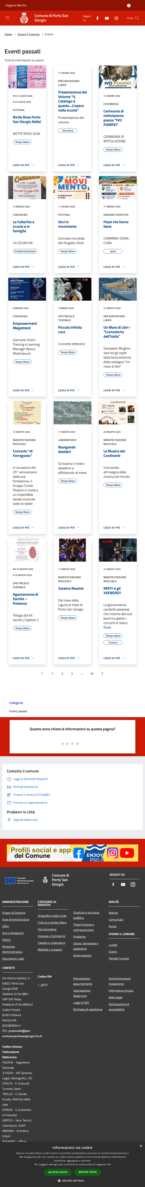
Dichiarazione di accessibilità (119, 1007)
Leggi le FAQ (81, 1002)
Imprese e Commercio (51, 936)
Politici (6, 939)
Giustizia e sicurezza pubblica (86, 915)
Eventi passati (18, 711)
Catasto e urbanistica (51, 942)
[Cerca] (137, 18)
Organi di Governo (13, 912)
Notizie (113, 912)
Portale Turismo (119, 958)
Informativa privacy (121, 990)
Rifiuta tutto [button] (88, 1172)
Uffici (5, 926)
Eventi (113, 951)
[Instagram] (115, 17)
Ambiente (79, 936)
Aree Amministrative (15, 919)
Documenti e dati (13, 958)
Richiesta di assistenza (87, 1009)
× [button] (140, 1146)
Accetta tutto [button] (57, 1172)
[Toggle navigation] (7, 17)
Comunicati (116, 919)
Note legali (116, 997)
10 (91, 673)
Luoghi (113, 945)
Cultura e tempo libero (52, 922)
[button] (72, 1180)
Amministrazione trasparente (120, 981)
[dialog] (72, 1164)
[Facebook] (96, 17)
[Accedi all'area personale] (129, 5)
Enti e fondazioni (13, 933)
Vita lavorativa (47, 929)
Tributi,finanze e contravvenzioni (83, 927)
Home (8, 34)
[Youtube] (105, 17)
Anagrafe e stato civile (52, 915)
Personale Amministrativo (12, 949)
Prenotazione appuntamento (82, 981)
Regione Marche (16, 5)
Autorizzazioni (82, 955)
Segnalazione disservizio (81, 993)
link (109, 1164)
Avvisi (112, 926)
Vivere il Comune (29, 34)
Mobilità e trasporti (50, 949)
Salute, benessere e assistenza (85, 946)
